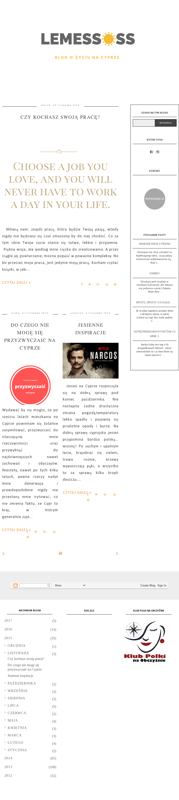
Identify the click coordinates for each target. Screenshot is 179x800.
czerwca (17, 713)
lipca (13, 705)
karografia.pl (164, 795)
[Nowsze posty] (3, 554)
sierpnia (16, 698)
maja (13, 720)
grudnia (17, 645)
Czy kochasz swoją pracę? (60, 117)
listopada (18, 653)
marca (15, 735)
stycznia (17, 750)
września (18, 691)
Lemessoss (36, 795)
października (22, 683)
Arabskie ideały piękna (154, 244)
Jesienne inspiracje (20, 676)
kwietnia (17, 728)
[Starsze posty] (117, 554)
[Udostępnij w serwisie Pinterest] (115, 285)
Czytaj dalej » (16, 283)
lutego (15, 742)
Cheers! (155, 273)
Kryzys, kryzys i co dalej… (154, 302)
